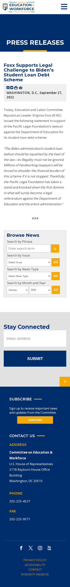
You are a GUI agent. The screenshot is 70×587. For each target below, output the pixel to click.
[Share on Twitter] (11, 87)
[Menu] (64, 7)
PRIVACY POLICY (35, 560)
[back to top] (65, 382)
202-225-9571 (19, 519)
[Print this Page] (16, 87)
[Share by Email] (20, 87)
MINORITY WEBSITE (35, 574)
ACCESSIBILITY (35, 565)
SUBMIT (35, 358)
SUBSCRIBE (35, 420)
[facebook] (21, 548)
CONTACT (35, 569)
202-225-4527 (19, 501)
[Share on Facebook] (8, 87)
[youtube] (49, 548)
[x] (31, 548)
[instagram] (40, 548)
